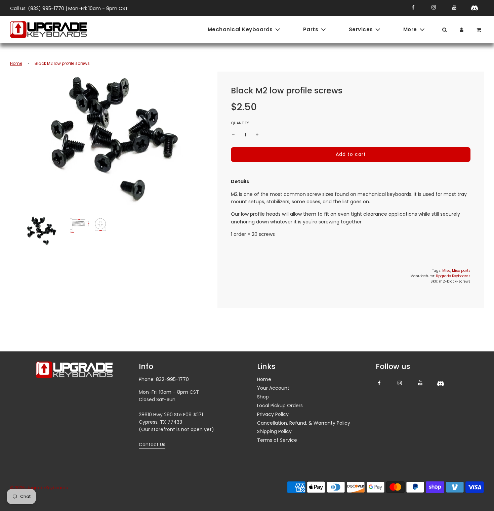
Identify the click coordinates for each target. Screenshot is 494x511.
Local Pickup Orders (280, 405)
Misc (446, 270)
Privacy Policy (273, 414)
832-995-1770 (172, 379)
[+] (257, 134)
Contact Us (152, 444)
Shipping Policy (274, 431)
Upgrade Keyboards (453, 276)
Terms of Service (277, 440)
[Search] (444, 29)
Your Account (273, 388)
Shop (263, 396)
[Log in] (461, 29)
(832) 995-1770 (46, 8)
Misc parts (461, 270)
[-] (233, 134)
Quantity (240, 123)
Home (16, 63)
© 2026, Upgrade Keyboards (39, 488)
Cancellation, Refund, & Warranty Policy (303, 423)
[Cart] (479, 29)
